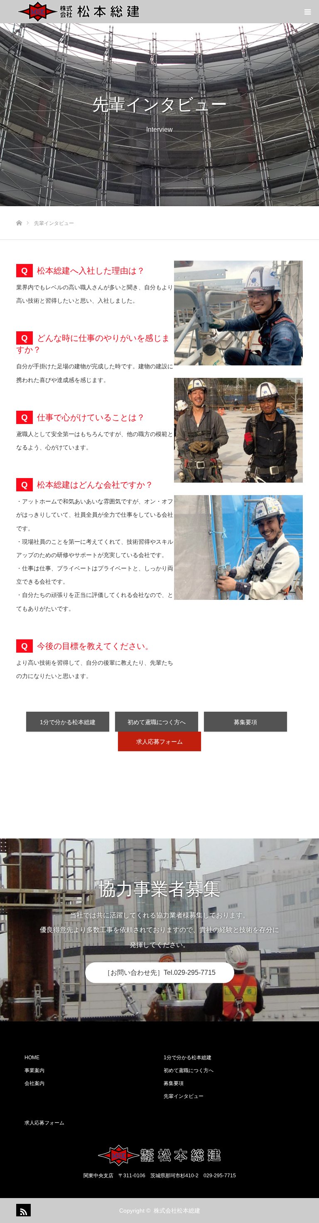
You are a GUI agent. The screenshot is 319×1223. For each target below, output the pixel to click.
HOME (32, 1057)
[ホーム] (19, 209)
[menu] (307, 11)
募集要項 (245, 722)
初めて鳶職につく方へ (157, 722)
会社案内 (34, 1083)
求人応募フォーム (159, 741)
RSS (22, 1210)
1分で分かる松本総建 (68, 722)
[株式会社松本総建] (78, 12)
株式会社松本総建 (177, 1210)
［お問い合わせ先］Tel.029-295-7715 (160, 972)
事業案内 (34, 1070)
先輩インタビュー (184, 1096)
